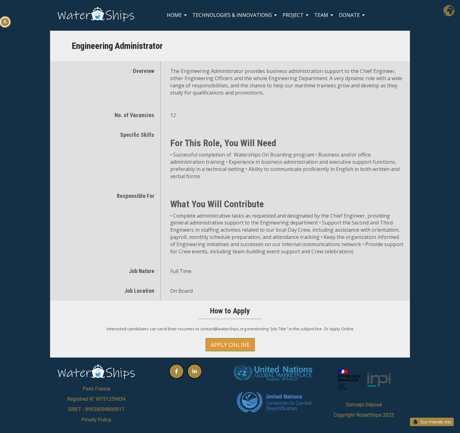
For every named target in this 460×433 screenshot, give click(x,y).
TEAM (321, 15)
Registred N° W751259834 (96, 399)
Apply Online (230, 344)
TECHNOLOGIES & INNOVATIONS (232, 15)
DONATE (349, 15)
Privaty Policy (96, 420)
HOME (174, 15)
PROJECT (293, 15)
